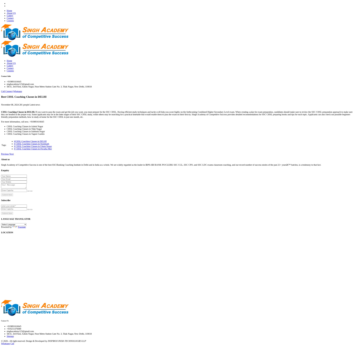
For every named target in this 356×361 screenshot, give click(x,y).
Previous (5, 154)
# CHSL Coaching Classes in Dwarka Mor (33, 149)
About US (11, 13)
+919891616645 (14, 81)
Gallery (10, 15)
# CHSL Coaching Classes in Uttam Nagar (33, 146)
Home (9, 10)
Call (12, 343)
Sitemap (10, 336)
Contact (10, 18)
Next (11, 154)
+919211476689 (14, 329)
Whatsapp (17, 91)
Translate (22, 227)
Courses (10, 20)
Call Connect (7, 91)
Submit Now (7, 195)
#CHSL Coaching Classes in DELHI (30, 141)
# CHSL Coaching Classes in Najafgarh (31, 144)
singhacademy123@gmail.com (20, 84)
